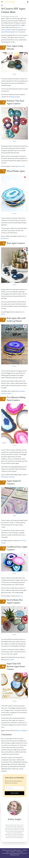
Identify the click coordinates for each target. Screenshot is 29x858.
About (7, 851)
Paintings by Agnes (14, 97)
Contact (24, 850)
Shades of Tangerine (21, 730)
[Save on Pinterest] (25, 54)
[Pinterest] (27, 2)
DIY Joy (20, 596)
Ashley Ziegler (6, 16)
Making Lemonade (8, 477)
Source (14, 74)
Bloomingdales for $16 (13, 32)
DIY (2, 5)
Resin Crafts (10, 659)
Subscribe (14, 793)
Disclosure (13, 851)
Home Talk (21, 166)
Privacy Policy (20, 851)
